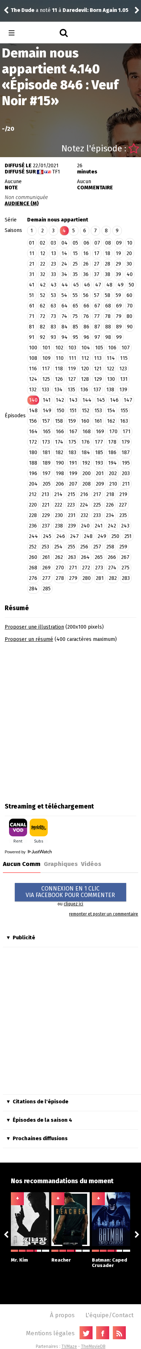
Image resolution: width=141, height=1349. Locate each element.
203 (126, 473)
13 (53, 253)
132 (33, 390)
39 (118, 274)
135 (71, 390)
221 (46, 505)
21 (31, 264)
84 (64, 327)
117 (46, 369)
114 (111, 358)
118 (59, 369)
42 (43, 285)
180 (33, 452)
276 (33, 578)
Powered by (16, 852)
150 (60, 411)
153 (98, 411)
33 (53, 274)
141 (47, 400)
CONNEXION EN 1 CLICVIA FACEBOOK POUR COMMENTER (70, 891)
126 (59, 379)
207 (73, 484)
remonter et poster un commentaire (103, 914)
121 (98, 369)
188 (33, 463)
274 (112, 568)
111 (72, 358)
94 (64, 337)
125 (46, 379)
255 (71, 547)
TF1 (56, 172)
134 (58, 390)
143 (73, 400)
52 (42, 295)
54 (64, 295)
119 (72, 369)
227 (123, 505)
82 (42, 327)
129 (98, 379)
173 (46, 442)
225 (97, 505)
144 (86, 400)
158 (59, 421)
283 (126, 578)
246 (60, 536)
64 (64, 306)
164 (33, 431)
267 (125, 557)
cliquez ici (73, 903)
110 (60, 358)
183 (72, 452)
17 (96, 253)
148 (33, 411)
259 (123, 547)
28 (107, 264)
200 (86, 473)
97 (97, 337)
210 (113, 484)
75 (75, 316)
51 (31, 295)
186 (112, 452)
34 (64, 274)
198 (60, 473)
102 (59, 348)
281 (100, 578)
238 (59, 526)
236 (33, 526)
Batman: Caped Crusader (109, 1262)
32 (42, 274)
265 (99, 557)
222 (58, 505)
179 (125, 442)
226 (110, 505)
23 (53, 264)
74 (64, 316)
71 (31, 316)
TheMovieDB (93, 1346)
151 (73, 411)
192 (86, 463)
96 (86, 337)
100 (33, 348)
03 (53, 243)
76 (86, 316)
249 (102, 536)
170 (113, 431)
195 (126, 463)
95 (75, 337)
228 (33, 515)
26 (86, 264)
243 (125, 526)
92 (42, 337)
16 (86, 253)
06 (86, 243)
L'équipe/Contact (109, 1315)
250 (115, 536)
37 (96, 274)
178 (112, 442)
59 (118, 295)
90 (130, 327)
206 (60, 484)
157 (46, 421)
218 (110, 494)
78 (108, 316)
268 (33, 568)
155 (124, 411)
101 (46, 348)
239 (72, 526)
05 (75, 243)
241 (99, 526)
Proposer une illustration (34, 627)
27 (96, 264)
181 (46, 452)
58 (107, 295)
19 (118, 253)
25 (75, 264)
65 (75, 306)
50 (131, 285)
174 (59, 442)
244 (33, 536)
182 (59, 452)
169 (100, 431)
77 (97, 316)
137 (97, 390)
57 (96, 295)
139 (123, 390)
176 (85, 442)
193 (99, 463)
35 (75, 274)
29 (118, 264)
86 (86, 327)
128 (85, 379)
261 (46, 557)
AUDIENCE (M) (22, 204)
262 (59, 557)
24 (64, 264)
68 (108, 306)
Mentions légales (50, 1333)
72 (42, 316)
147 (128, 400)
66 (86, 306)
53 (53, 295)
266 (112, 557)
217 (97, 494)
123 (123, 369)
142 (60, 400)
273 (99, 568)
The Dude (22, 10)
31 (31, 274)
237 (46, 526)
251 (128, 536)
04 (64, 243)
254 (58, 547)
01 (31, 243)
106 (112, 348)
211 (126, 484)
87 (97, 327)
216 (84, 494)
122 (110, 369)
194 (112, 463)
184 (85, 452)
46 (87, 285)
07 (97, 243)
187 (125, 452)
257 (97, 547)
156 (33, 421)
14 (64, 253)
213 (45, 494)
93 (53, 337)
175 (72, 442)
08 (108, 243)
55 (75, 295)
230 (59, 515)
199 (73, 473)
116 (33, 369)
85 (75, 327)
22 (42, 264)
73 (53, 316)
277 (46, 578)
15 (75, 253)
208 (86, 484)
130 (111, 379)
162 (111, 421)
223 (71, 505)
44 (64, 285)
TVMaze (69, 1346)
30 (129, 264)
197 (46, 473)
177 (99, 442)
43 (53, 285)
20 (129, 253)
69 (119, 306)
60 (129, 295)
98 (108, 337)
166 (60, 431)
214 (58, 494)
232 (84, 515)
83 (53, 327)
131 (124, 379)
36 (86, 274)
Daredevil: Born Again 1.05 (95, 10)
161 (98, 421)
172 (33, 442)
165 (47, 431)
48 (109, 285)
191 (73, 463)
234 (110, 515)
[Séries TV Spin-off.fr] (40, 33)
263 (72, 557)
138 (110, 390)
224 (84, 505)
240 (85, 526)
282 (113, 578)
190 (60, 463)
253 (45, 547)
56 (86, 295)
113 (98, 358)
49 (121, 285)
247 (74, 536)
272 (86, 568)
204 (33, 484)
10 (129, 243)
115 (124, 358)
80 (129, 316)
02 (42, 243)
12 (42, 253)
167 (73, 431)
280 (86, 578)
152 (85, 411)
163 (124, 421)
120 (85, 369)
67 (97, 306)
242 (112, 526)
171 (127, 431)
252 (33, 547)
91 (31, 337)
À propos (62, 1315)
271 (73, 568)
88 (108, 327)
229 (46, 515)
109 (46, 358)
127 (72, 379)
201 (100, 473)
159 (72, 421)
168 (86, 431)
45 (76, 285)
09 (119, 243)
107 (125, 348)
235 (123, 515)
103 (72, 348)
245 (47, 536)
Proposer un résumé (29, 639)
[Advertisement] (70, 720)
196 (33, 473)
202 (113, 473)
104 (85, 348)
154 (111, 411)
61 (31, 306)
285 (47, 589)
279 (73, 578)
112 (85, 358)
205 (47, 484)
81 (31, 327)
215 (71, 494)
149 (47, 411)
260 (33, 557)
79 (118, 316)
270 (60, 568)
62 (42, 306)
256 (84, 547)
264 (85, 557)
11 (31, 253)
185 (99, 452)
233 (97, 515)
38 (107, 274)
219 (123, 494)
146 (114, 400)
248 (88, 536)
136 (84, 390)
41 (31, 285)
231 (72, 515)
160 (85, 421)
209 (100, 484)
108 (33, 358)
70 (130, 306)
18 (107, 253)
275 (125, 568)
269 (46, 568)
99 (119, 337)
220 (33, 505)
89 (119, 327)
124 (33, 379)
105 (99, 348)
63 (53, 306)
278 (60, 578)
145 (101, 400)
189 (46, 463)
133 (45, 390)
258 (110, 547)
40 (130, 274)
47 (98, 285)
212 (33, 494)
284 (33, 589)
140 (33, 400)
